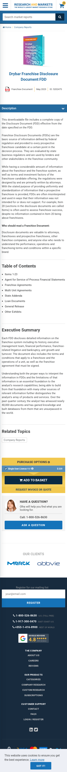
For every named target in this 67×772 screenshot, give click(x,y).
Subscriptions (33, 695)
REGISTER (33, 602)
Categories (33, 679)
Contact (33, 709)
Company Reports (14, 440)
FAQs (33, 714)
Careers (33, 660)
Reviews (33, 665)
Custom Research (33, 690)
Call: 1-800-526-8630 (33, 517)
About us (33, 655)
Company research (33, 684)
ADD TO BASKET (33, 480)
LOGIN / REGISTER (33, 719)
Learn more (37, 759)
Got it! (40, 765)
